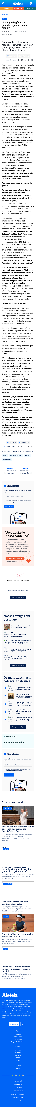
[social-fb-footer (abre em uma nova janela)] (16, 1075)
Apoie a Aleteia (18, 1084)
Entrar (24, 1024)
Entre (26, 590)
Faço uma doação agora (13, 558)
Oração (29, 8)
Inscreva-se (18, 1055)
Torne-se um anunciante (18, 1094)
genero (5, 455)
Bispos (6, 949)
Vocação (6, 849)
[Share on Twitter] (25, 60)
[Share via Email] (28, 60)
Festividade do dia (14, 742)
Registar (6, 8)
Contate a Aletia (18, 1097)
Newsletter (18, 1050)
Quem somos (18, 1087)
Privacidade (18, 1101)
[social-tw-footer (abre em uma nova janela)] (20, 1075)
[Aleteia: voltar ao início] (18, 3)
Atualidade (5, 14)
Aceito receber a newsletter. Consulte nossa (18, 501)
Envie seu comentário (18, 597)
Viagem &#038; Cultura (18, 1042)
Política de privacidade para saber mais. (18, 501)
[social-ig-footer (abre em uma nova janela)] (23, 1075)
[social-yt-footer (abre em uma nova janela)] (13, 1075)
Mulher (27, 455)
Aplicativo (18, 1052)
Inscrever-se (9, 506)
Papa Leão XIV (8, 809)
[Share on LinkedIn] (22, 60)
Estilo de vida (18, 1036)
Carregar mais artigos (18, 665)
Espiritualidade (18, 1039)
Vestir (18, 1058)
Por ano (18, 1068)
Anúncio (18, 1060)
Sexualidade (7, 459)
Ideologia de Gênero (16, 455)
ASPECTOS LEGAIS (18, 1091)
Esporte (6, 916)
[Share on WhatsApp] (32, 60)
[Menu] (6, 3)
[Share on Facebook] (18, 60)
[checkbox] (4, 500)
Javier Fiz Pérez (23, 31)
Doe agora (17, 8)
